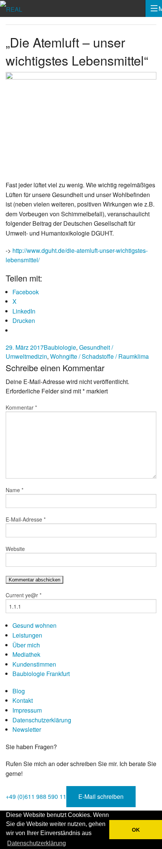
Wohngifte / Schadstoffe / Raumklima (99, 356)
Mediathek (26, 654)
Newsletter (26, 729)
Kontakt (22, 700)
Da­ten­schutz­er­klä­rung (41, 720)
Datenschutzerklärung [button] (36, 843)
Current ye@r (23, 595)
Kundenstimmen (34, 664)
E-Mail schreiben (101, 796)
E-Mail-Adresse (26, 519)
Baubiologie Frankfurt (41, 673)
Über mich (26, 645)
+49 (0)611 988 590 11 (36, 796)
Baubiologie (60, 347)
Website (15, 548)
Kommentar (21, 407)
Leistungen (27, 635)
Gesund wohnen (34, 625)
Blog (18, 691)
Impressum (27, 710)
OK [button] (136, 830)
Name (14, 490)
